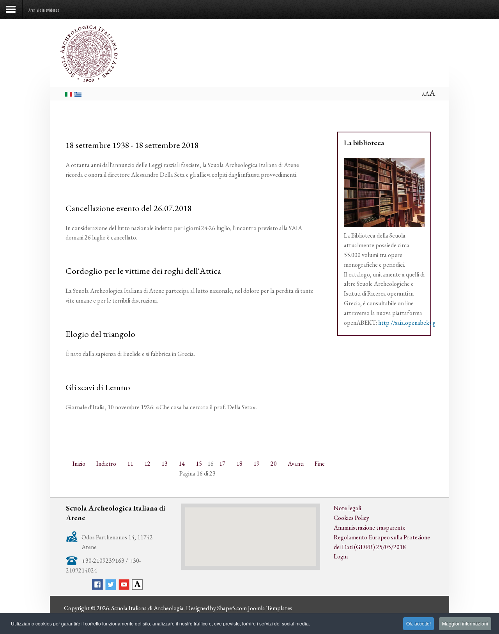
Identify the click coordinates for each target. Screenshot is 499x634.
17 (222, 464)
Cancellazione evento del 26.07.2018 (128, 208)
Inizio (79, 464)
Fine (320, 464)
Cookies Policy (351, 518)
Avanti (296, 464)
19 (256, 464)
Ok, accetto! (418, 623)
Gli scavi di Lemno (97, 387)
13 (164, 464)
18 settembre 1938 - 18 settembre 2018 (132, 145)
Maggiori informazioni (465, 623)
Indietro (106, 464)
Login (341, 556)
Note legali (347, 508)
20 (274, 464)
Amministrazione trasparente (369, 527)
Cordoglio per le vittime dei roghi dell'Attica (143, 270)
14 (182, 464)
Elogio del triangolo (100, 334)
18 (239, 464)
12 (147, 464)
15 (199, 464)
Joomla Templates (270, 608)
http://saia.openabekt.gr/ (409, 323)
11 (130, 464)
